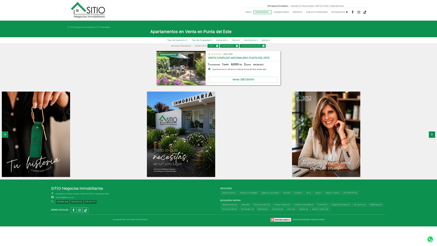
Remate (286, 193)
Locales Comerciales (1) (303, 205)
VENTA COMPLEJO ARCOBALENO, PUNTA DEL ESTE (238, 57)
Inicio (248, 12)
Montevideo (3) (247, 209)
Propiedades (104, 27)
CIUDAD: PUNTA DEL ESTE (251, 46)
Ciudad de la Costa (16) (340, 205)
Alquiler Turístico (332, 193)
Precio (235, 40)
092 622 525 (76, 202)
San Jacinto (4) (360, 205)
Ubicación (221, 40)
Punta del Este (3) (229, 209)
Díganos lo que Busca (270, 193)
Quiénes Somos (281, 12)
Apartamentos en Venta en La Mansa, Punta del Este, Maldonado (239, 69)
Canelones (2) (277, 209)
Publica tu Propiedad (317, 12)
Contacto (297, 12)
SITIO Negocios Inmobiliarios (83, 27)
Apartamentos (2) (229, 205)
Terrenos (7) (322, 205)
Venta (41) (291, 209)
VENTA (211, 46)
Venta (308, 193)
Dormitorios (250, 40)
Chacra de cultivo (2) (261, 205)
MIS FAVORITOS (338, 12)
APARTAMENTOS (228, 46)
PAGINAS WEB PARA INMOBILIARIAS (308, 220)
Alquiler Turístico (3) (320, 209)
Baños (265, 40)
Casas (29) (245, 205)
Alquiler (318, 193)
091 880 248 (62, 202)
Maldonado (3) (376, 205)
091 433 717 (90, 202)
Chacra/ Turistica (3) (282, 205)
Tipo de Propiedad (201, 40)
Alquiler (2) (303, 209)
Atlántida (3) (263, 209)
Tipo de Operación (176, 40)
